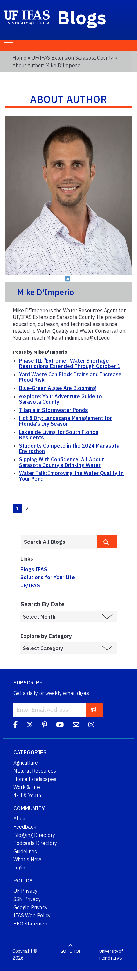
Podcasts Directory (35, 843)
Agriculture (25, 763)
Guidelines (25, 851)
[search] (107, 541)
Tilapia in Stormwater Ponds (53, 410)
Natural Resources (34, 771)
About (20, 818)
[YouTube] (60, 725)
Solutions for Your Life (47, 577)
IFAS (117, 958)
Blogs (82, 17)
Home (19, 57)
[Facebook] (15, 725)
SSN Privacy (27, 899)
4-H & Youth (27, 795)
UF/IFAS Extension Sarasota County (72, 57)
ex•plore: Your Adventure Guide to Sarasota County (60, 399)
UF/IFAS (30, 585)
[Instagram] (91, 725)
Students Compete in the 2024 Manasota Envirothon (69, 449)
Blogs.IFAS (33, 569)
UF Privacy (25, 891)
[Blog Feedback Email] (76, 725)
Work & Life (26, 787)
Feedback (24, 827)
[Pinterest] (44, 725)
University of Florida (111, 954)
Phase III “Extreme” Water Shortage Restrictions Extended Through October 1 (69, 364)
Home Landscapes (34, 779)
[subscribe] (93, 709)
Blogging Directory (34, 835)
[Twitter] (29, 725)
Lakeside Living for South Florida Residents (58, 435)
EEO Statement (31, 923)
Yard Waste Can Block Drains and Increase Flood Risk (70, 377)
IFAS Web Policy (32, 915)
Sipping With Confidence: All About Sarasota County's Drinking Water (61, 462)
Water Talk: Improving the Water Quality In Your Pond (71, 476)
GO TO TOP (70, 951)
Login (19, 867)
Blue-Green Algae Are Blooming (57, 388)
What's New (27, 859)
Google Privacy (30, 907)
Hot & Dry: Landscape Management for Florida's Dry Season (65, 421)
